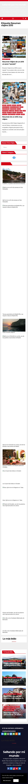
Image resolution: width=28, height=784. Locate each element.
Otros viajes (6, 164)
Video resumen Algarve (9, 332)
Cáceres (19, 105)
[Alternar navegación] (13, 19)
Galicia (18, 108)
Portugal (5, 114)
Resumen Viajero (6, 59)
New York (9, 112)
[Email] (13, 734)
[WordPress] (8, 734)
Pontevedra (19, 112)
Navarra (4, 112)
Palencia (13, 708)
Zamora (22, 114)
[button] (23, 18)
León (21, 110)
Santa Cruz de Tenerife (9, 710)
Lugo (24, 110)
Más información (7, 780)
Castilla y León (7, 706)
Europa (9, 661)
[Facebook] (2, 734)
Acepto (15, 780)
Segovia (18, 114)
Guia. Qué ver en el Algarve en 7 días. (12, 500)
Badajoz (14, 105)
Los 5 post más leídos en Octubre (11, 483)
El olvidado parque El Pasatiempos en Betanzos (12, 682)
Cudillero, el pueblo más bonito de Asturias (14, 183)
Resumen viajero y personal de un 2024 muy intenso (12, 714)
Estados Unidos (6, 108)
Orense (14, 112)
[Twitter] (11, 734)
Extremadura (13, 108)
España (5, 661)
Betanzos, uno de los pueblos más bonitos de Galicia (14, 698)
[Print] (16, 734)
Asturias (9, 105)
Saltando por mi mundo (14, 4)
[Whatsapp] (5, 734)
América (4, 105)
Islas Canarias (7, 708)
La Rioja (16, 110)
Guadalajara (5, 110)
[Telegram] (19, 734)
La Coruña (11, 110)
